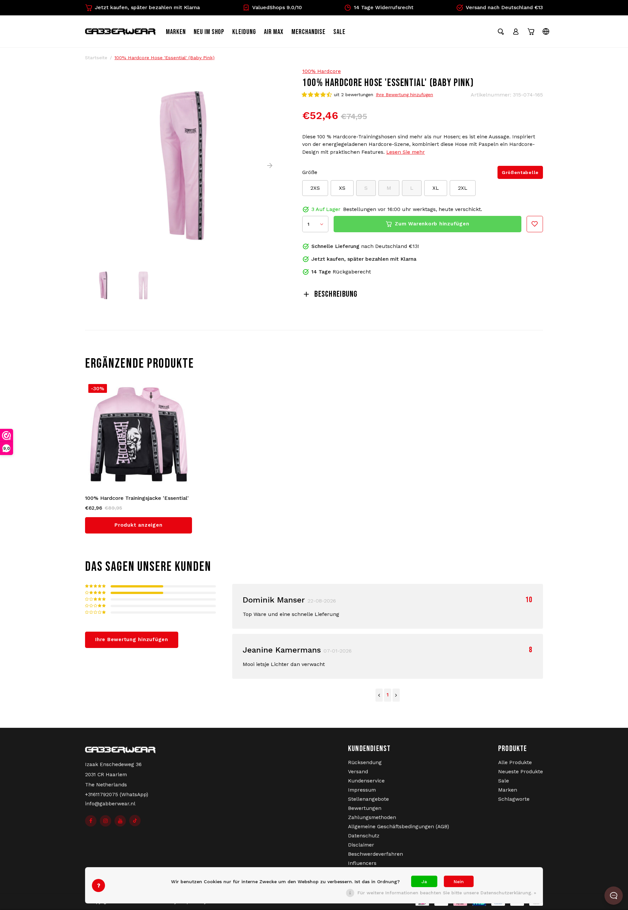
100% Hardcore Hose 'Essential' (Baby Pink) (164, 57)
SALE (339, 32)
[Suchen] (500, 31)
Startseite (96, 57)
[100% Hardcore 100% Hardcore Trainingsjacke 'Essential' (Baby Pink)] (138, 434)
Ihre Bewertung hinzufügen (404, 94)
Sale (503, 781)
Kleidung (244, 32)
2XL (462, 188)
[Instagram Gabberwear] (105, 821)
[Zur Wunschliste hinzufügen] (535, 224)
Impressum (362, 790)
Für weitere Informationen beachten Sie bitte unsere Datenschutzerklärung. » (447, 892)
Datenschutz (363, 836)
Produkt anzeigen (138, 525)
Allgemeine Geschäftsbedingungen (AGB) (398, 827)
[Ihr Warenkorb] (530, 31)
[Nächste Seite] (396, 695)
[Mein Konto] (515, 31)
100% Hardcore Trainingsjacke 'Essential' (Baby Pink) (137, 498)
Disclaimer (361, 845)
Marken (176, 32)
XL (435, 188)
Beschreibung (336, 294)
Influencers (362, 863)
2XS (315, 188)
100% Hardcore (321, 71)
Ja (424, 881)
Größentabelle (520, 172)
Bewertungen (364, 808)
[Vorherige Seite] (379, 695)
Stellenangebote (368, 799)
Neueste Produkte (520, 772)
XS (342, 188)
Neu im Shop (209, 32)
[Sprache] (546, 31)
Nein (459, 881)
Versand (358, 772)
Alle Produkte (515, 762)
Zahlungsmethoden (372, 817)
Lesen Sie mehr (405, 152)
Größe (309, 172)
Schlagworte (514, 799)
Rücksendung (365, 762)
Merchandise (308, 32)
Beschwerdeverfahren (375, 854)
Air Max (274, 32)
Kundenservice (366, 781)
